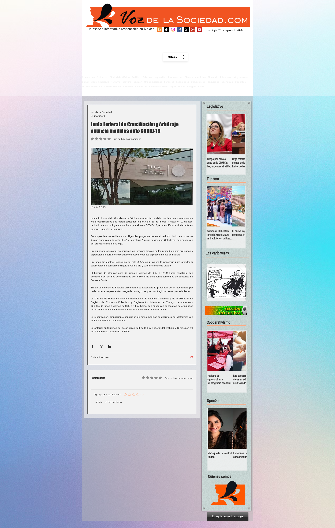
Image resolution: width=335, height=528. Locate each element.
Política (136, 77)
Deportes (240, 82)
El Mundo (213, 77)
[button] (226, 282)
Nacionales (88, 77)
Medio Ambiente (100, 82)
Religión (191, 86)
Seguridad (213, 82)
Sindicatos (141, 86)
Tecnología (182, 82)
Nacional (128, 86)
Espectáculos (177, 86)
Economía (227, 82)
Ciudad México (112, 86)
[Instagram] (172, 29)
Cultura (126, 82)
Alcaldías (200, 77)
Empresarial (175, 77)
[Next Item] (239, 134)
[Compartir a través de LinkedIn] (109, 346)
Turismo (115, 82)
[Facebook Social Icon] (179, 29)
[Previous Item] (212, 134)
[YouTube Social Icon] (199, 29)
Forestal (169, 82)
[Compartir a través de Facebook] (92, 346)
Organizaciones (153, 82)
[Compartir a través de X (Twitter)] (101, 346)
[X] (186, 29)
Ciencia (188, 77)
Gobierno (102, 77)
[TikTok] (166, 29)
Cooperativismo (158, 86)
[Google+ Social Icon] (192, 29)
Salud (85, 82)
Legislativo (160, 77)
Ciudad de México (119, 77)
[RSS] (159, 29)
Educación (226, 77)
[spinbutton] (173, 57)
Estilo (201, 86)
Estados (147, 77)
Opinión (137, 82)
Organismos (241, 77)
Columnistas (198, 82)
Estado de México (92, 86)
